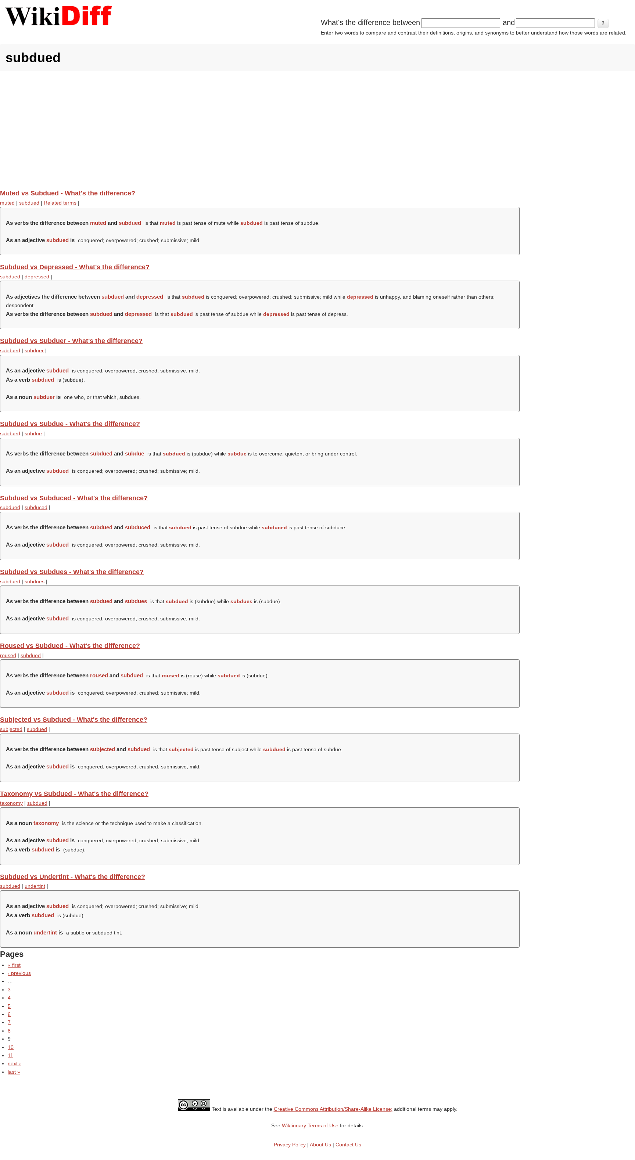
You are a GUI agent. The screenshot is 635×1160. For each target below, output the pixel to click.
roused (8, 655)
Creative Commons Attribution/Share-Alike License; (333, 1109)
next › (14, 1063)
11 (10, 1055)
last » (14, 1072)
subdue (33, 433)
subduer (34, 350)
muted (7, 203)
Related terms (60, 203)
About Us (320, 1145)
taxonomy (11, 803)
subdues (34, 581)
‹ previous (19, 973)
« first (14, 965)
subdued (29, 203)
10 (11, 1047)
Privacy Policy (290, 1145)
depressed (37, 277)
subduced (36, 507)
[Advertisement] (317, 130)
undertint (35, 886)
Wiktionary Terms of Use (310, 1125)
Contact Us (348, 1145)
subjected (11, 729)
